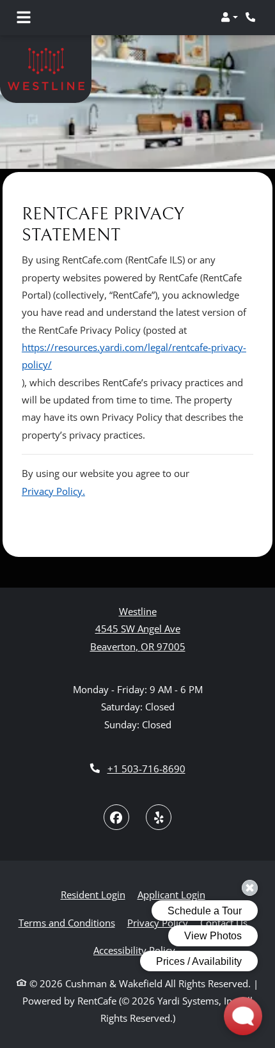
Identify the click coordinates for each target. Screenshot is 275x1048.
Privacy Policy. (53, 491)
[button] (229, 17)
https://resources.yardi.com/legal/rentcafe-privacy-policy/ (134, 356)
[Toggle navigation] (23, 17)
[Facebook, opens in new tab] (116, 817)
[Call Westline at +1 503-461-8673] (252, 17)
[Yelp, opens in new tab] (158, 817)
